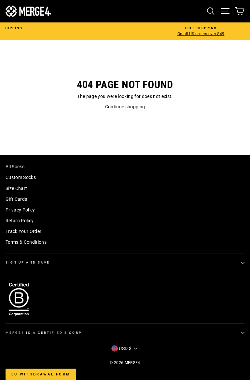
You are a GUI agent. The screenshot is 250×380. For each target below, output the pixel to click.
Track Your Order (23, 231)
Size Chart (16, 188)
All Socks (15, 166)
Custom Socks (21, 177)
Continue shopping (125, 106)
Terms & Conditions (26, 242)
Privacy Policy (20, 209)
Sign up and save (28, 262)
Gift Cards (16, 199)
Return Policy (20, 220)
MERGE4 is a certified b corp (44, 332)
